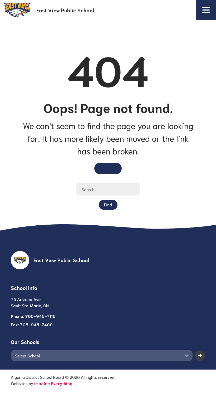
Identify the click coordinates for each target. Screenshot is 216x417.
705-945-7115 (40, 316)
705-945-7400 (36, 324)
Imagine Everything (53, 383)
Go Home (108, 168)
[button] (206, 10)
